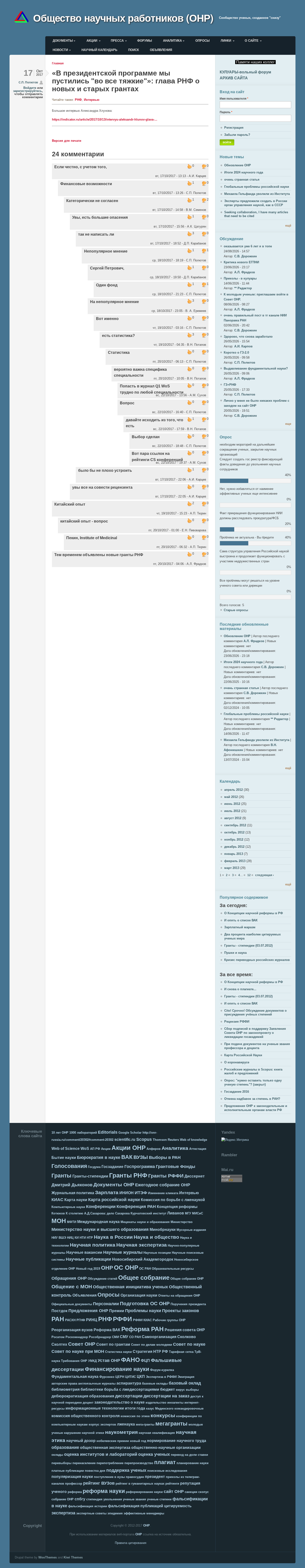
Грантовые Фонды (175, 1166)
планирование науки (192, 1463)
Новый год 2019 (88, 1268)
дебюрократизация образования (82, 1396)
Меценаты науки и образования (145, 1222)
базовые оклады (155, 1383)
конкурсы (163, 1415)
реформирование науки (144, 1492)
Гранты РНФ (128, 1175)
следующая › (264, 875)
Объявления (161, 50)
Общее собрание (143, 1277)
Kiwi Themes (73, 1557)
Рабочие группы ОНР (169, 1320)
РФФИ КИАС (142, 1320)
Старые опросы (236, 610)
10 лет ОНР (59, 1132)
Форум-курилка (162, 1370)
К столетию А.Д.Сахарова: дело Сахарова (98, 1213)
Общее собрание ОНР (187, 1278)
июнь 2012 (232, 804)
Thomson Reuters (166, 1140)
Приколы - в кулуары (240, 278)
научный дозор (81, 1441)
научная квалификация (157, 1433)
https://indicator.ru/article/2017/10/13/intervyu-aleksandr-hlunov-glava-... (104, 119)
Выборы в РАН (165, 1157)
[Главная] (23, 17)
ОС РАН (145, 1268)
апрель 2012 (233, 790)
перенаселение (84, 1463)
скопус (203, 1492)
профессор (73, 1483)
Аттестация (197, 1149)
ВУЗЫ (140, 1157)
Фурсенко (106, 1377)
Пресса (117, 40)
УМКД (92, 1361)
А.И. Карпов (243, 346)
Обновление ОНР (237, 165)
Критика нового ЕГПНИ (241, 262)
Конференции (101, 1206)
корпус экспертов (102, 1424)
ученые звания (134, 1499)
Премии (116, 1311)
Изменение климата (163, 1193)
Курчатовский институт (148, 1213)
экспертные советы (91, 1513)
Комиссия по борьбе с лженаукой (173, 1200)
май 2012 (231, 797)
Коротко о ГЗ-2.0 (236, 352)
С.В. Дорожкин (245, 256)
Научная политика (92, 1245)
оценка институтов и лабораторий (100, 1454)
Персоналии (106, 1303)
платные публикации (67, 1470)
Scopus (144, 1139)
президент (155, 1477)
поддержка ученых (126, 1470)
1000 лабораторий (83, 1132)
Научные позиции (157, 1252)
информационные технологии (95, 1408)
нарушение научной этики (84, 1433)
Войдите (29, 88)
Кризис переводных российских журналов (257, 960)
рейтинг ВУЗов (99, 1483)
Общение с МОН (71, 1286)
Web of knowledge (193, 1140)
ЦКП (141, 1377)
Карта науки (75, 1200)
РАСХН (70, 1320)
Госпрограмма (139, 1166)
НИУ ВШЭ (58, 1237)
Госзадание (112, 1167)
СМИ (115, 1337)
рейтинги (172, 1483)
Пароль (226, 112)
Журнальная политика (72, 1193)
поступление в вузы (109, 1477)
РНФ (78, 99)
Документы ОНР (113, 1184)
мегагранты (171, 1424)
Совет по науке (189, 1344)
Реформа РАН (142, 1329)
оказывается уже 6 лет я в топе (248, 246)
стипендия (94, 1499)
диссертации (128, 1396)
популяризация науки (72, 1477)
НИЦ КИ (73, 1237)
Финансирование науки (117, 1369)
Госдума (94, 1167)
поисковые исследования (167, 1470)
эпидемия (115, 1513)
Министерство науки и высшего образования (100, 1229)
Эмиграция (186, 1377)
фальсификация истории (87, 1506)
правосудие (135, 1477)
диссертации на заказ (166, 1396)
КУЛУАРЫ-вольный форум (245, 72)
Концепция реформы (177, 1207)
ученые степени (159, 1499)
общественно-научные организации (166, 1448)
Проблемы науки (143, 1310)
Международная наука (98, 1222)
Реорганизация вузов (72, 1330)
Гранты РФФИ (165, 1175)
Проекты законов (180, 1310)
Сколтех (59, 1344)
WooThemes (47, 1557)
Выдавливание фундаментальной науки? (256, 368)
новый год (138, 1441)
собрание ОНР (62, 1499)
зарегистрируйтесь (27, 91)
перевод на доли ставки (189, 1454)
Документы (63, 40)
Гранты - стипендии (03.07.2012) (248, 945)
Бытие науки (63, 1158)
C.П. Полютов (28, 82)
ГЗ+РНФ (230, 384)
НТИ (83, 1237)
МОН (58, 1220)
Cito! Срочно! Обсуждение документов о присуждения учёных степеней (255, 1012)
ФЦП (145, 1361)
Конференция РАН (136, 1206)
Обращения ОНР (69, 1278)
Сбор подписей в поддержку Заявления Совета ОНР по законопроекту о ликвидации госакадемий (255, 1033)
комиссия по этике (135, 1416)
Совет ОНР (81, 1344)
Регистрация (234, 127)
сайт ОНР (174, 1491)
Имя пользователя (234, 98)
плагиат (165, 1462)
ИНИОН (126, 1193)
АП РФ (95, 1149)
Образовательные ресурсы (173, 1268)
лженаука (126, 1424)
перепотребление (110, 1463)
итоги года (135, 1408)
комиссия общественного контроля (85, 1416)
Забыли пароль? (237, 135)
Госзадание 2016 (236, 1091)
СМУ (124, 1337)
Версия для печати (66, 140)
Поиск (133, 50)
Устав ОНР (109, 1360)
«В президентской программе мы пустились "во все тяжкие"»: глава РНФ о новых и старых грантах (125, 81)
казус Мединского (159, 1408)
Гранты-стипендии (90, 1176)
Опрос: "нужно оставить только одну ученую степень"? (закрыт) (253, 1082)
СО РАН (135, 1337)
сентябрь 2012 (235, 825)
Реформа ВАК (107, 1330)
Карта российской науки (114, 1199)
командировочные (188, 1408)
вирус (180, 1389)
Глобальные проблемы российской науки (256, 186)
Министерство (182, 1222)
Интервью (91, 99)
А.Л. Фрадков (244, 272)
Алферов (154, 1149)
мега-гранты (145, 1424)
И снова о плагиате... (240, 989)
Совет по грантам (113, 1344)
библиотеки (92, 1389)
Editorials (107, 1132)
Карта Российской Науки (243, 1055)
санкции (191, 1492)
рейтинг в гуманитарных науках (140, 1483)
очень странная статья (241, 179)
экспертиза (63, 1513)
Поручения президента (188, 1304)
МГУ (188, 1213)
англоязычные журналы (97, 1383)
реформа (75, 1492)
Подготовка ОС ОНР (145, 1303)
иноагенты (175, 1402)
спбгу (80, 1499)
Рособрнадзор (100, 1337)
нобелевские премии (113, 1441)
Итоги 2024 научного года (243, 172)
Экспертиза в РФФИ (161, 1377)
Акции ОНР (129, 1147)
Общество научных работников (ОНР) (123, 17)
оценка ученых (154, 1454)
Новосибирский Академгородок (142, 1259)
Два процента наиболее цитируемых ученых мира (252, 936)
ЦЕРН (119, 1377)
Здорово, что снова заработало (248, 336)
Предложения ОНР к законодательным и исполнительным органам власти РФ (255, 1108)
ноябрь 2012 (233, 839)
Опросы (202, 40)
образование (65, 1447)
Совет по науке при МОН (77, 1351)
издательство (156, 1402)
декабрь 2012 (234, 846)
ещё (288, 225)
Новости (60, 50)
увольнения (112, 1499)
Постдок (59, 1311)
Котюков (58, 1213)
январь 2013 (233, 854)
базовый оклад (185, 1383)
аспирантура (129, 1383)
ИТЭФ (141, 1192)
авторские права (64, 1383)
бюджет (167, 1389)
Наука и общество (156, 1237)
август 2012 (232, 818)
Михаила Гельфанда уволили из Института (257, 194)
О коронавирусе (236, 1062)
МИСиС (197, 1213)
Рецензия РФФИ (236, 1021)
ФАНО (130, 1359)
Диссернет (194, 1176)
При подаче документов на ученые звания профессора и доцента (257, 1046)
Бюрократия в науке (98, 1157)
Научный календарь (99, 50)
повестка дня (95, 1470)
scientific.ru (124, 1139)
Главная (58, 63)
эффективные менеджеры (144, 1513)
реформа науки (104, 1491)
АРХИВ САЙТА (234, 78)
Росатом (58, 1337)
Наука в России (113, 1237)
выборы (192, 1389)
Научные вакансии (84, 1252)
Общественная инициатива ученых (130, 1286)
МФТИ (71, 1222)
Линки (226, 40)
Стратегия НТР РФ (150, 1352)
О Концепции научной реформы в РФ (253, 913)
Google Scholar (130, 1132)
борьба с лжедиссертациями (131, 1389)
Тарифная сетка (181, 1352)
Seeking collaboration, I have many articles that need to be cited (256, 214)
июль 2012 (232, 811)
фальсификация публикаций (135, 1506)
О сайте (252, 40)
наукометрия (121, 1432)
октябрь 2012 (234, 832)
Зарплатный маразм (239, 927)
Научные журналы (122, 1252)
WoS (85, 1149)
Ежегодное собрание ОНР (162, 1184)
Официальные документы (71, 1304)
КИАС (57, 1199)
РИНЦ (91, 1320)
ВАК (126, 1157)
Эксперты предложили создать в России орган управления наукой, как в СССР (255, 203)
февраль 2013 (234, 861)
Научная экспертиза (141, 1245)
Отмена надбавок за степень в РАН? (252, 1099)
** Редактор (243, 288)
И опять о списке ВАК (241, 920)
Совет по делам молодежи (151, 1344)
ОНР (107, 1268)
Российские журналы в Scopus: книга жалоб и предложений (253, 1071)
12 (249, 875)
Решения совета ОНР (185, 1330)
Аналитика (172, 40)
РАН (57, 1319)
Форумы (144, 40)
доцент (88, 1402)
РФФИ (122, 1319)
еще (288, 424)
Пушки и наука (235, 952)
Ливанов (175, 1213)
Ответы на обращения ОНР (179, 1295)
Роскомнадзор (77, 1337)
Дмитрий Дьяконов (71, 1184)
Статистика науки (118, 1352)
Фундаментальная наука (74, 1377)
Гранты (61, 1175)
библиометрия (65, 1389)
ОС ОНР (126, 1267)
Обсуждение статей (102, 1278)
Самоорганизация (159, 1337)
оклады (57, 1454)
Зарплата (106, 1192)
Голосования (69, 1166)
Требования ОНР (74, 1361)
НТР (90, 1237)
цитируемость (178, 1506)
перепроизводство (138, 1463)
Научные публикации (88, 1259)
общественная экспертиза (105, 1448)
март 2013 (231, 868)
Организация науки (139, 1295)
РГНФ (80, 1320)
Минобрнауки (163, 1230)
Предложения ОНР (88, 1310)
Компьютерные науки (68, 1207)
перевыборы (61, 1463)
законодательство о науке (119, 1402)
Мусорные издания (191, 1230)
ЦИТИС (130, 1377)
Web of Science (65, 1149)
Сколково (186, 1337)
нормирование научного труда (176, 1441)
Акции (91, 40)
